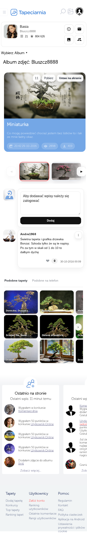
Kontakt (63, 505)
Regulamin (65, 500)
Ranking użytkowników (38, 507)
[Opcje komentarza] (78, 235)
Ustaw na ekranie (70, 78)
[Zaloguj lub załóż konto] (79, 11)
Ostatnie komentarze (43, 513)
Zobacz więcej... (30, 470)
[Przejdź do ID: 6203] (66, 171)
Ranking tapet (14, 514)
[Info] (68, 29)
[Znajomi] (79, 39)
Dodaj (50, 220)
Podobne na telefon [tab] (45, 280)
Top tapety (13, 510)
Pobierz (48, 78)
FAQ (60, 510)
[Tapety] (68, 39)
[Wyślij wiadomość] (79, 29)
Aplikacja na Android (71, 519)
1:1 (36, 78)
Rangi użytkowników (42, 518)
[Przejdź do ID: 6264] (34, 171)
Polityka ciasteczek (70, 514)
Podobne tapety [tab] (15, 280)
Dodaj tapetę (14, 500)
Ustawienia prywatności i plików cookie (71, 527)
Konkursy (12, 505)
